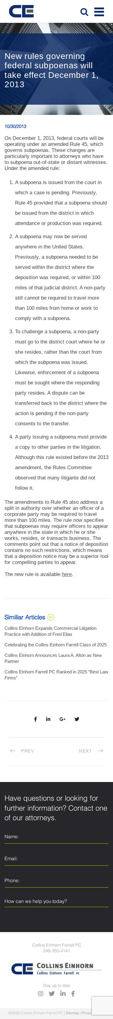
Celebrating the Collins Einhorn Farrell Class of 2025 (56, 644)
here (67, 574)
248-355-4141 (56, 951)
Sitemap (72, 1013)
